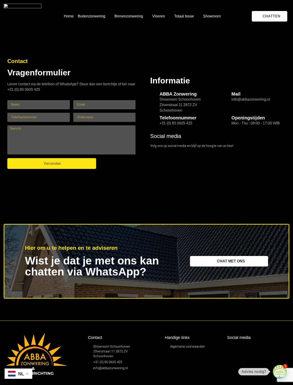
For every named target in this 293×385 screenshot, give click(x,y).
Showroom (212, 16)
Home (69, 16)
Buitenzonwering (91, 16)
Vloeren (158, 16)
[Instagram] (238, 347)
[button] (280, 372)
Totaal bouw (184, 16)
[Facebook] (230, 347)
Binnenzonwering (128, 16)
